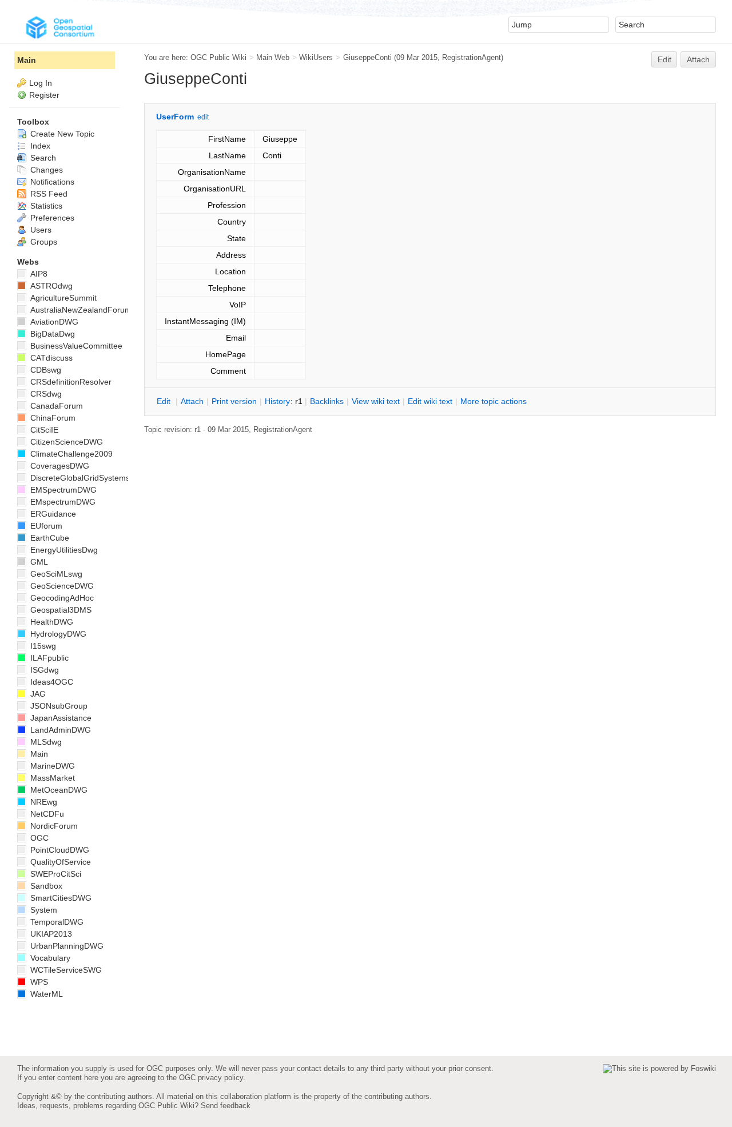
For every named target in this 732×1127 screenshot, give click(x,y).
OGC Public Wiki (218, 57)
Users (39, 229)
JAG (37, 693)
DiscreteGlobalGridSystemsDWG (88, 477)
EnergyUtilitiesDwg (63, 549)
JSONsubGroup (57, 705)
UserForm (175, 116)
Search (42, 157)
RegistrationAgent (471, 57)
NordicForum (53, 825)
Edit (664, 59)
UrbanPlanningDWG (66, 945)
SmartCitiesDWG (60, 897)
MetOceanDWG (57, 789)
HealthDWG (50, 621)
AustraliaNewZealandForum (80, 309)
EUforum (45, 525)
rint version (234, 401)
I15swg (42, 645)
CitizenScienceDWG (65, 441)
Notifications (51, 181)
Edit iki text (430, 401)
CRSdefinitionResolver (70, 381)
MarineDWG (51, 765)
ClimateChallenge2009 (70, 453)
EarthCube (48, 537)
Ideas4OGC (50, 681)
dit (165, 401)
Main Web (272, 57)
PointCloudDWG (58, 849)
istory (277, 401)
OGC (38, 837)
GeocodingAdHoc (61, 597)
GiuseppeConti (367, 57)
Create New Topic (61, 133)
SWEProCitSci (54, 873)
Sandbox (45, 885)
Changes (45, 169)
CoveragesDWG (58, 465)
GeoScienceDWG (61, 585)
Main (26, 60)
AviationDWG (53, 321)
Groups (42, 241)
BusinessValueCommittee (75, 345)
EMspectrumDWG (62, 501)
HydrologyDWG (57, 633)
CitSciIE (43, 429)
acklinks (327, 401)
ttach (192, 401)
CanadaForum (55, 405)
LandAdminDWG (59, 729)
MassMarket (51, 777)
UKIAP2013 (50, 933)
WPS (38, 981)
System (42, 909)
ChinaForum (51, 417)
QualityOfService (59, 861)
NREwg (42, 801)
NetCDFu (46, 813)
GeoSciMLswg (55, 573)
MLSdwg (45, 741)
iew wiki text (376, 401)
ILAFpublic (48, 657)
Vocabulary (49, 957)
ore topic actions (493, 401)
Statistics (45, 205)
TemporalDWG (55, 921)
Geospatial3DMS (60, 609)
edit (203, 117)
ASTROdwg (50, 285)
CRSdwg (45, 393)
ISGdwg (43, 669)
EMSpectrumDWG (62, 489)
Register (44, 94)
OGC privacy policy (211, 1077)
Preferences (51, 217)
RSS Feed (47, 193)
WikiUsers (316, 57)
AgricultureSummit (62, 297)
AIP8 (37, 273)
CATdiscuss (50, 357)
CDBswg (44, 369)
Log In (40, 82)
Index (39, 145)
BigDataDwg (51, 333)
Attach (698, 59)
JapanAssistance (60, 717)
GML (38, 561)
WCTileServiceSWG (65, 969)
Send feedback (225, 1105)
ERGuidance (52, 513)
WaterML (45, 993)
